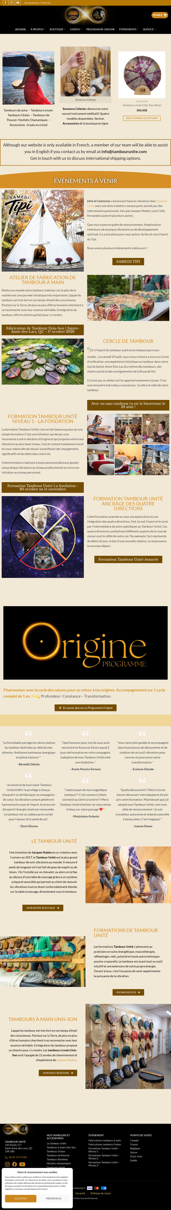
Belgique (135, 1148)
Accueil (20, 29)
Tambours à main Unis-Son (61, 1147)
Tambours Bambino (57, 1159)
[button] (21, 101)
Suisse (133, 1152)
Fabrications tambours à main (105, 1140)
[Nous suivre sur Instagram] (11, 2)
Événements (127, 29)
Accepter (21, 1198)
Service (148, 29)
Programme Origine (100, 29)
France (134, 1144)
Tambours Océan (56, 1151)
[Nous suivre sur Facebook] (5, 2)
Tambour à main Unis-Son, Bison (142, 105)
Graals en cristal (56, 1167)
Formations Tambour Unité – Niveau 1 (104, 1150)
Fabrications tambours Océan (105, 1144)
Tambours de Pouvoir (58, 1155)
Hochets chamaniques (59, 1163)
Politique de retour (101, 1193)
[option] (143, 90)
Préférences (53, 1198)
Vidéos (75, 29)
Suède (133, 1160)
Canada (134, 1140)
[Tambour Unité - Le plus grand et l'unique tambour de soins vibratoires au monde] (85, 15)
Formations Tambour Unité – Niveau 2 (104, 1157)
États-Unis (136, 1156)
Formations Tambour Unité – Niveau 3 (104, 1164)
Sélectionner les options (142, 118)
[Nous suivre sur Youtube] (18, 2)
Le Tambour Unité (56, 1143)
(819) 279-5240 (18, 1157)
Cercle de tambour (128, 341)
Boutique (56, 29)
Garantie (80, 1193)
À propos (37, 29)
